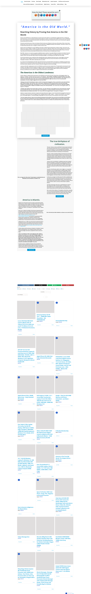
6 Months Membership (62, 431)
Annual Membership (61, 320)
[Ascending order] (50, 292)
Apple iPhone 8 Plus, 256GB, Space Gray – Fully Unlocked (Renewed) (26, 397)
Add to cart (57, 325)
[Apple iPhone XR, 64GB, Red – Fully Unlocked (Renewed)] (45, 345)
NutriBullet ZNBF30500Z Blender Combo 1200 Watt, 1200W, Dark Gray (63, 538)
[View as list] (46, 297)
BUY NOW (57, 464)
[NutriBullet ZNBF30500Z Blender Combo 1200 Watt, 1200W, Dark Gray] (64, 526)
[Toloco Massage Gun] (26, 526)
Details (34, 334)
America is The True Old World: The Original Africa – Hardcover (63, 458)
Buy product (20, 334)
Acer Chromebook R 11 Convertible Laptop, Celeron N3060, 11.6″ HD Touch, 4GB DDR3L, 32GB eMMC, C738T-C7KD (45, 468)
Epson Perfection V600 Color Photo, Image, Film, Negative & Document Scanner (45, 493)
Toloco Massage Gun (23, 537)
